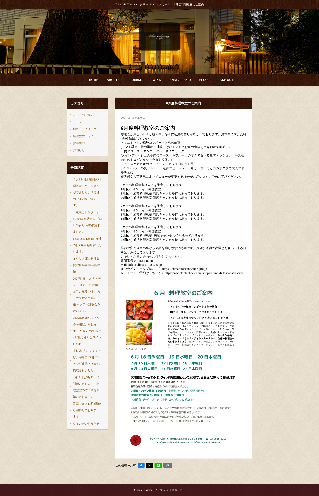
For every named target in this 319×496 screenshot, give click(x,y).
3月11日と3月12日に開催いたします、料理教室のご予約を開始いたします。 (86, 387)
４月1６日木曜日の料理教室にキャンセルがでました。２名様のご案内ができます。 (87, 192)
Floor (204, 79)
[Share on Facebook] (141, 465)
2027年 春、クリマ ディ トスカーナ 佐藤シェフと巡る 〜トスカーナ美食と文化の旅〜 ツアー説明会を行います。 (87, 294)
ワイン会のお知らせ (86, 423)
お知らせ (79, 150)
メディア (79, 121)
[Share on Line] (158, 465)
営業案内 (79, 143)
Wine (156, 79)
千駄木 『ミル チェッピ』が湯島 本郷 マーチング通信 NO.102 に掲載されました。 (87, 360)
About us (114, 79)
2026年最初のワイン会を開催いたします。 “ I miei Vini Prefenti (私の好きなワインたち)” (87, 330)
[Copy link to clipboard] (167, 465)
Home (93, 79)
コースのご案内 (83, 114)
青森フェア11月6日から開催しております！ (87, 410)
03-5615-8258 (143, 261)
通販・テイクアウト (86, 129)
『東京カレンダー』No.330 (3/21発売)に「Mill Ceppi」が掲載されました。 (87, 222)
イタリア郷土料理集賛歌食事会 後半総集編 (86, 265)
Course (135, 79)
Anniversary (180, 79)
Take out (225, 79)
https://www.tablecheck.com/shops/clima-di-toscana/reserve (204, 273)
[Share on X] (149, 465)
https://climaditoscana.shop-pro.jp (184, 269)
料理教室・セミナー (86, 136)
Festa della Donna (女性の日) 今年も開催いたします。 (87, 245)
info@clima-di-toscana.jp (145, 264)
